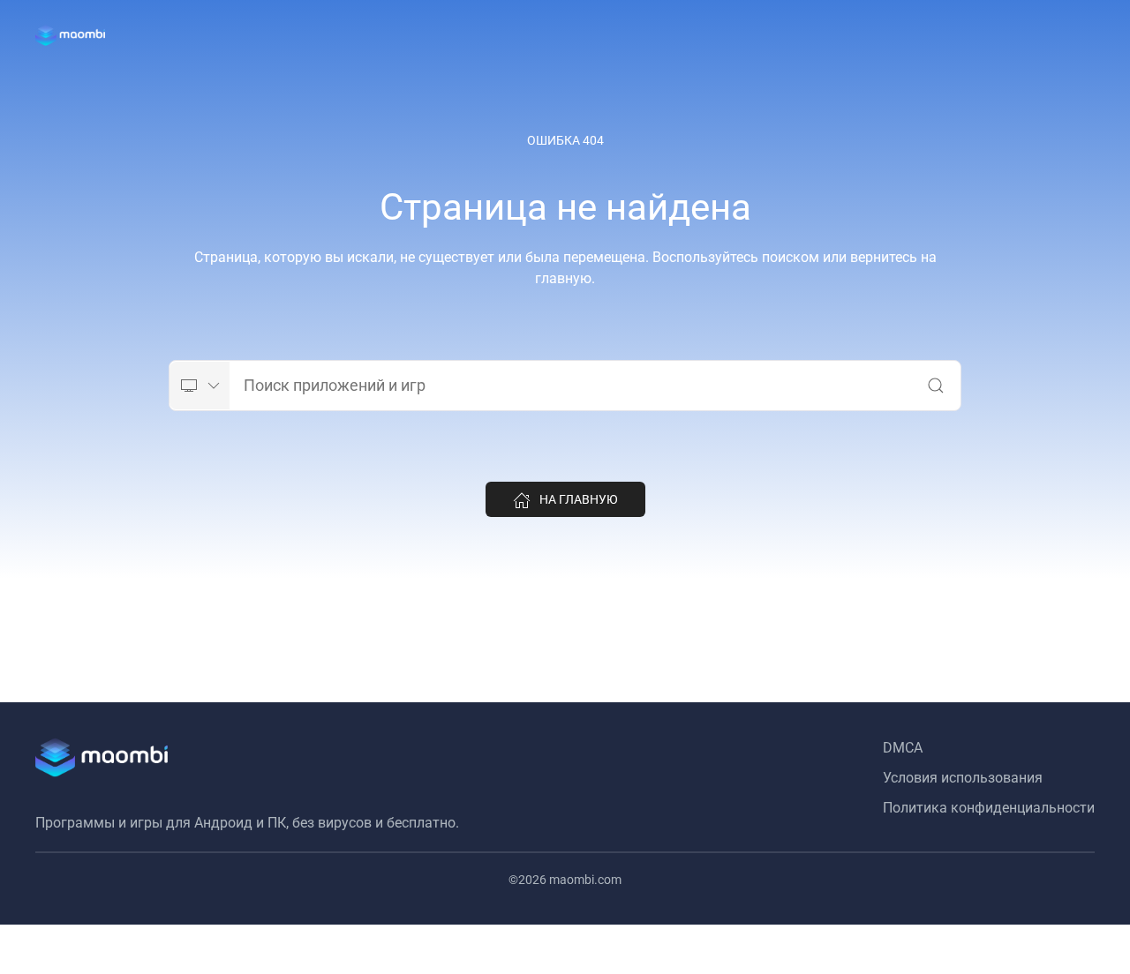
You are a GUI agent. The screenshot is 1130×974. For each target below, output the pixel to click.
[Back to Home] (70, 35)
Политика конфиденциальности (989, 807)
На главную (578, 499)
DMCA (903, 747)
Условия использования (963, 777)
